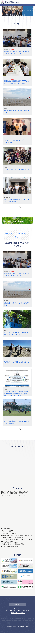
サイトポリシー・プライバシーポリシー (17, 610)
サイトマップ (18, 608)
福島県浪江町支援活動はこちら (16, 235)
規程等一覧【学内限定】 (18, 613)
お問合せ (16, 604)
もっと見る (17, 207)
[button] (10, 15)
